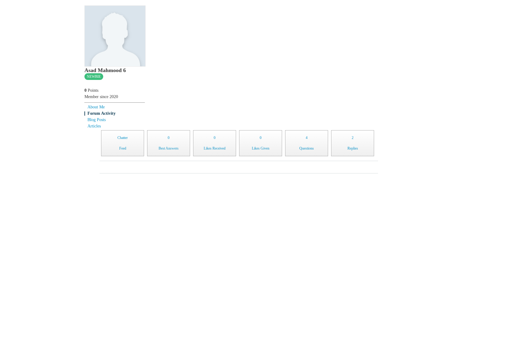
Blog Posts (96, 119)
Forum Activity (101, 113)
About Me (96, 107)
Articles (94, 126)
